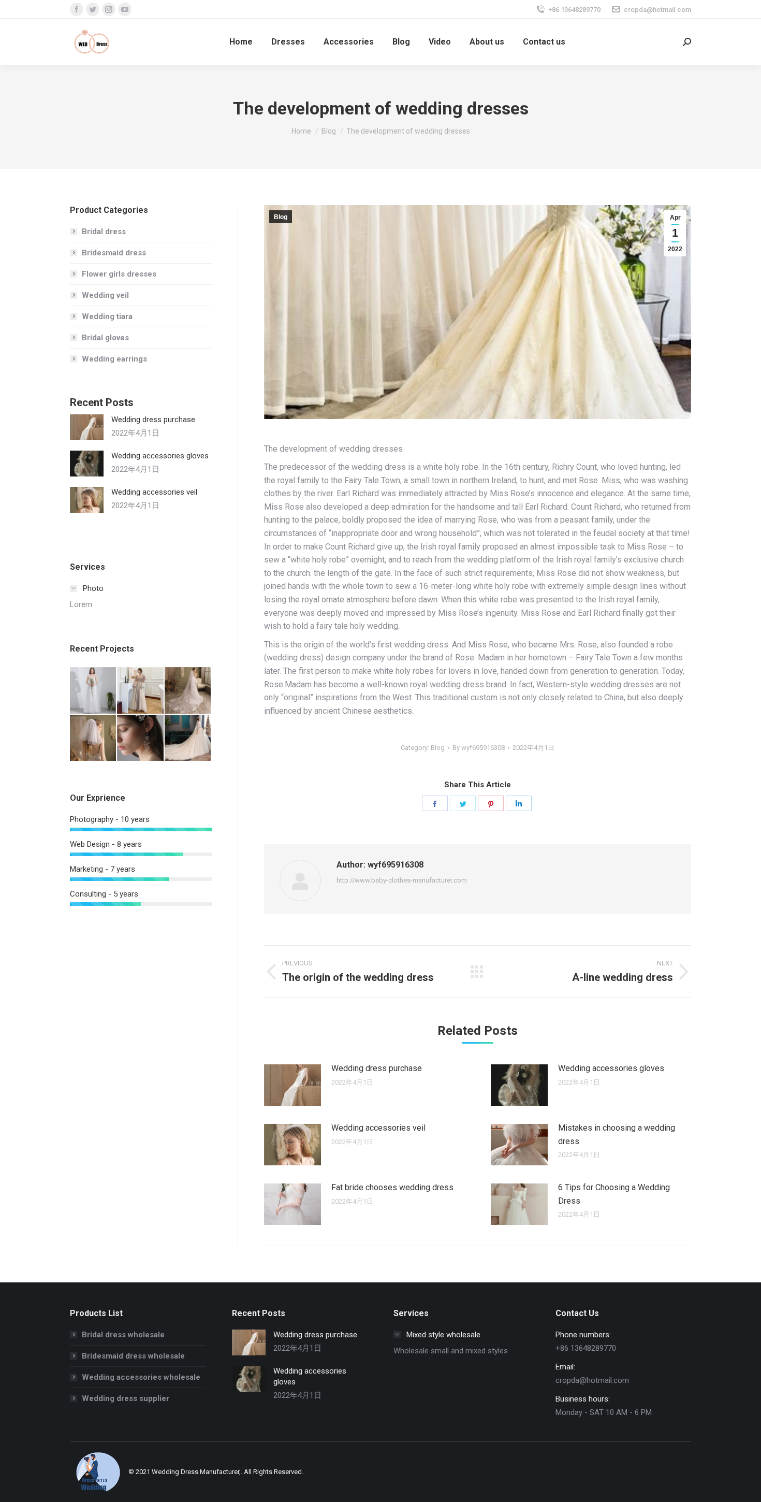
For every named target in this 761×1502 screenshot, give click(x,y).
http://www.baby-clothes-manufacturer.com (401, 880)
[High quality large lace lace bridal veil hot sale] (188, 690)
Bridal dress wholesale (123, 1334)
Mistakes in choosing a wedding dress (616, 1134)
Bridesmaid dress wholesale (133, 1356)
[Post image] (292, 1085)
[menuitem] (241, 42)
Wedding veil (105, 295)
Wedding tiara (107, 316)
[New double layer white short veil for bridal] (93, 738)
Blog (280, 217)
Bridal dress (104, 231)
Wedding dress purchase (376, 1068)
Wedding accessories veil (378, 1128)
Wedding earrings (114, 359)
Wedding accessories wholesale (141, 1377)
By (478, 748)
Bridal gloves (105, 337)
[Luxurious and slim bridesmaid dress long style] (140, 690)
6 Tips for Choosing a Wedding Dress (614, 1194)
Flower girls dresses (119, 274)
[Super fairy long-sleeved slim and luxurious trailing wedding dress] (188, 738)
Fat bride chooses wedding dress (392, 1187)
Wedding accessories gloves (611, 1068)
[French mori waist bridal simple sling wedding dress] (93, 690)
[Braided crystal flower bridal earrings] (140, 738)
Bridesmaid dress (114, 252)
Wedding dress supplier (125, 1398)
